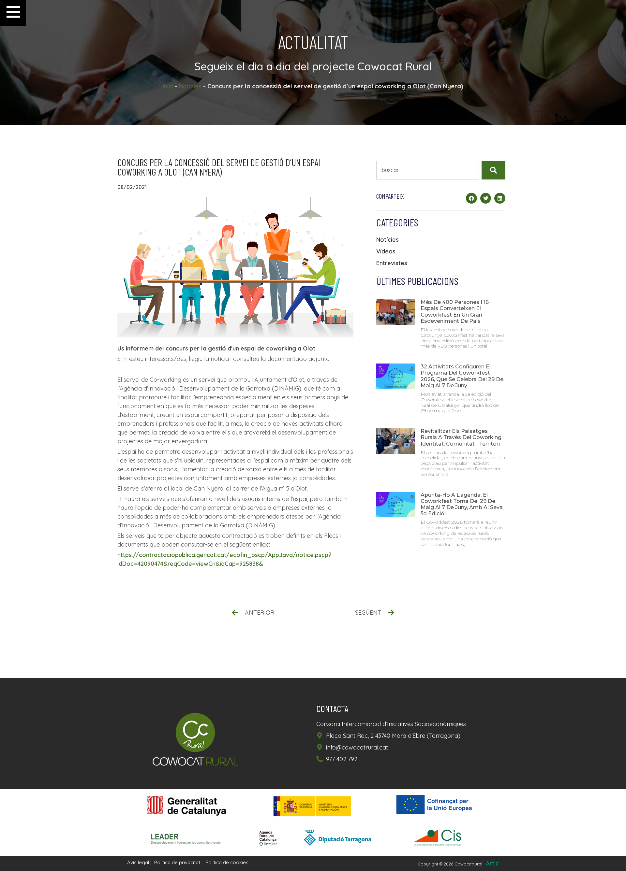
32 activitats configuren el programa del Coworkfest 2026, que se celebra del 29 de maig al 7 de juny (462, 376)
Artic (492, 863)
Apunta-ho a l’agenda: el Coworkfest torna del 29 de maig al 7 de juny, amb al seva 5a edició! (462, 504)
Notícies (190, 86)
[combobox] (427, 170)
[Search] (493, 170)
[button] (471, 198)
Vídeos (385, 251)
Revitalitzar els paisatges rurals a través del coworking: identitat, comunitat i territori (461, 437)
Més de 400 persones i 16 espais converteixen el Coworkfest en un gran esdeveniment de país (455, 311)
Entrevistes (391, 263)
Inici (168, 86)
